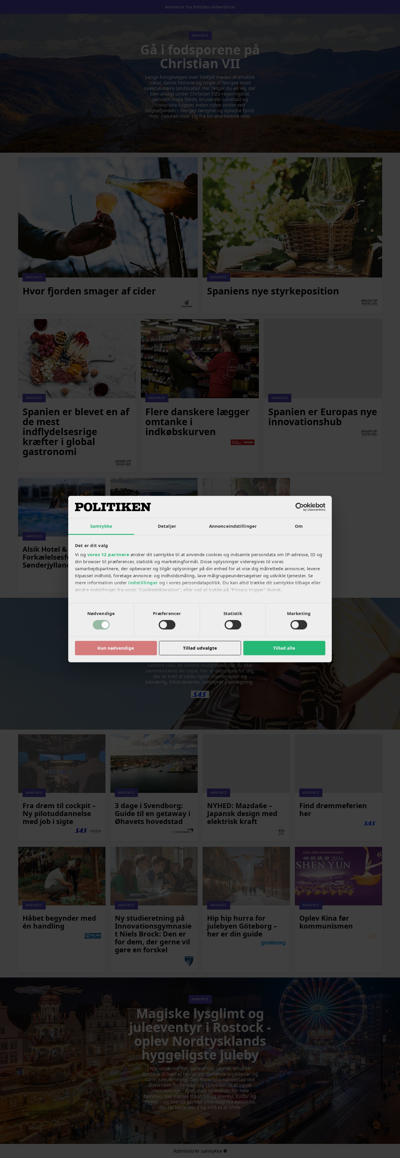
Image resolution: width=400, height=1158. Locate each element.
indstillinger (143, 582)
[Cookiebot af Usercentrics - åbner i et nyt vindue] (299, 507)
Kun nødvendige (116, 648)
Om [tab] (299, 526)
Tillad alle (284, 648)
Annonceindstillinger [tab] (233, 526)
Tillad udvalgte (200, 648)
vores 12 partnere (108, 554)
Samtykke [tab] (101, 526)
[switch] (167, 625)
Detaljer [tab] (167, 526)
